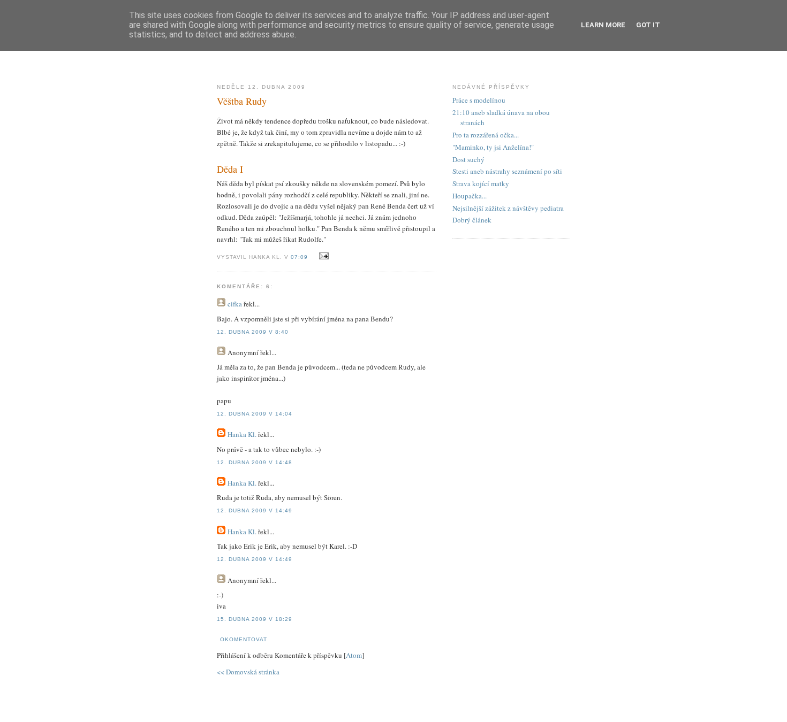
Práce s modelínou (478, 100)
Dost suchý (468, 159)
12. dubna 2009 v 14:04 (254, 414)
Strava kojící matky (480, 183)
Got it (648, 25)
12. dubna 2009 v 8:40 (253, 332)
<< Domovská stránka (248, 672)
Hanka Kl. (242, 434)
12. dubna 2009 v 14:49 (254, 510)
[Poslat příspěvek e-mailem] (322, 256)
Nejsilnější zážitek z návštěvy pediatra (508, 208)
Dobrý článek (471, 220)
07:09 (300, 257)
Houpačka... (469, 196)
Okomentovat (243, 639)
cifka (235, 304)
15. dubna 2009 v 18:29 (254, 619)
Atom (354, 655)
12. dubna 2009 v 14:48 (254, 462)
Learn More (603, 25)
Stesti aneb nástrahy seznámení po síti (507, 171)
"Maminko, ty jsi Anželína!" (493, 147)
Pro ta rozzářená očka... (485, 135)
